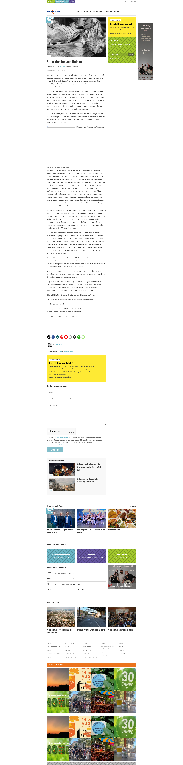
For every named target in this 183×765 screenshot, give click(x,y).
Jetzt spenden (53, 392)
